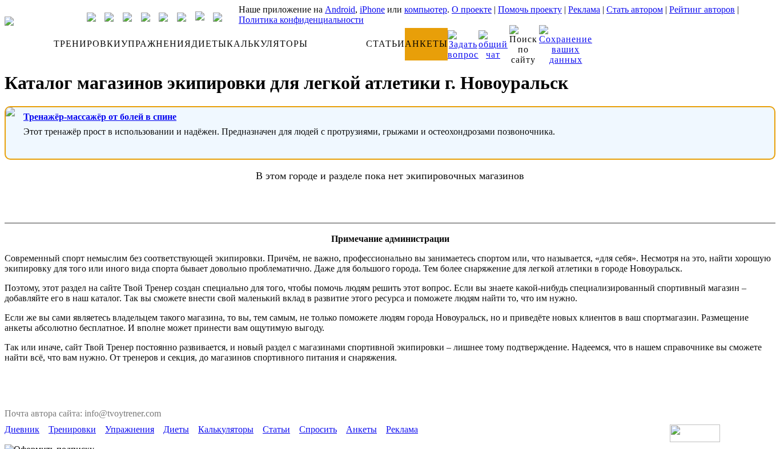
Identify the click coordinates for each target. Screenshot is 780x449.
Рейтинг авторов (702, 9)
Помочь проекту (530, 9)
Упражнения (129, 429)
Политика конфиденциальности (301, 20)
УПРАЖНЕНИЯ (156, 43)
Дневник (22, 429)
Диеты (176, 429)
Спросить (318, 429)
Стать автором (634, 9)
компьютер (425, 9)
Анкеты (361, 429)
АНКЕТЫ (426, 43)
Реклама (584, 9)
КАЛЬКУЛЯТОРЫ (267, 43)
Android (340, 9)
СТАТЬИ (385, 43)
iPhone (372, 9)
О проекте (472, 9)
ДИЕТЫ (209, 43)
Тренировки (72, 429)
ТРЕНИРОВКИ (87, 43)
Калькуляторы (226, 429)
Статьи (276, 429)
